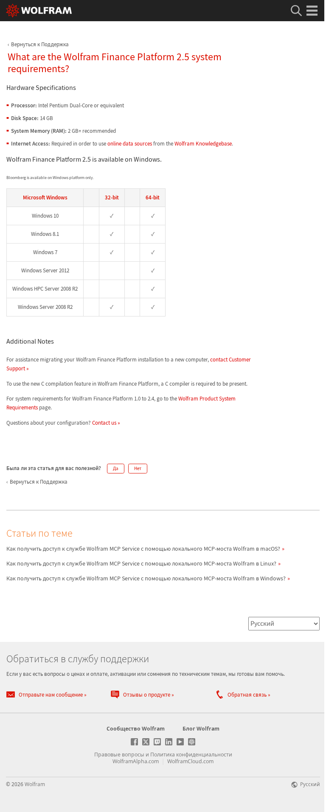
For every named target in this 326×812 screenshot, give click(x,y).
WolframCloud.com (190, 761)
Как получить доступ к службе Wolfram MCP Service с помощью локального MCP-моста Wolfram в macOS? (143, 548)
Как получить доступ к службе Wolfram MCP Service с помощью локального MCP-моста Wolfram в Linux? (141, 563)
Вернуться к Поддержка (40, 44)
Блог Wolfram (201, 728)
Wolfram (35, 784)
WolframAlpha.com (135, 761)
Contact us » (106, 422)
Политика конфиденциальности (191, 754)
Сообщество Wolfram (136, 728)
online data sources (129, 143)
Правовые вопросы (119, 754)
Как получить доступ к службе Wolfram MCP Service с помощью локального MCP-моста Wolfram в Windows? (146, 578)
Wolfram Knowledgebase (203, 143)
